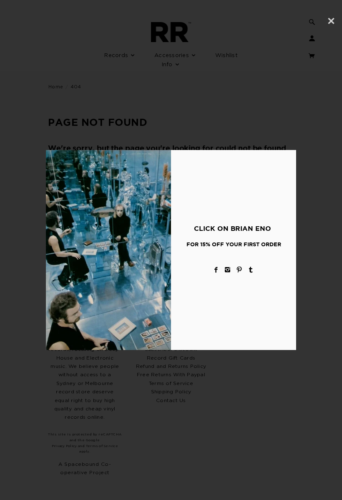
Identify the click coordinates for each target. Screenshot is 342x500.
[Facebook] (216, 270)
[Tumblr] (251, 270)
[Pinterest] (239, 270)
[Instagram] (227, 270)
